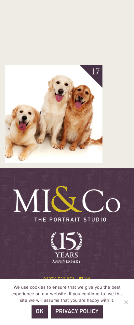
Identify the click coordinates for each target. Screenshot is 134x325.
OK (40, 312)
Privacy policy (77, 312)
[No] (126, 302)
